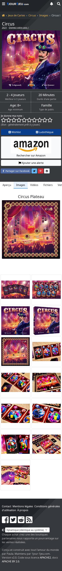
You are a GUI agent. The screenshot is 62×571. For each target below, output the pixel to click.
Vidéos (34, 185)
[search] (58, 3)
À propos (22, 510)
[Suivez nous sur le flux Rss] (29, 521)
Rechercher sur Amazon (31, 155)
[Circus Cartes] (15, 290)
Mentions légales (23, 506)
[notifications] (51, 3)
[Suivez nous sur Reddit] (21, 521)
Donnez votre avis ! (19, 27)
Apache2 (45, 557)
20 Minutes (46, 95)
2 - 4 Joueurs (15, 95)
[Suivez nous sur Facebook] (5, 521)
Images (43, 15)
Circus (32, 15)
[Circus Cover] (15, 321)
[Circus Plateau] (15, 351)
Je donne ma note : (12, 116)
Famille (46, 105)
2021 (4, 27)
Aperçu (7, 185)
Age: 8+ (15, 105)
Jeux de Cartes (16, 15)
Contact (6, 506)
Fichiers (48, 185)
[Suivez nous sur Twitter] (13, 521)
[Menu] (3, 3)
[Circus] (31, 59)
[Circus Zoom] (46, 351)
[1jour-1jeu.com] (26, 3)
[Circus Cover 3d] (46, 321)
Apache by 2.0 (10, 561)
